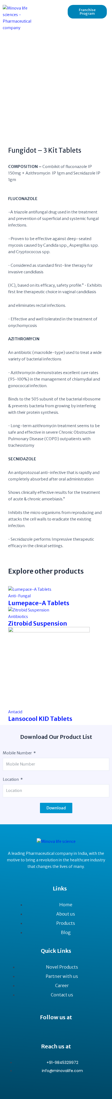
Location (11, 779)
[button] (53, 8)
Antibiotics (18, 616)
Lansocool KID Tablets (40, 719)
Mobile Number (17, 753)
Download (56, 808)
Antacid (15, 711)
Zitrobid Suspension (37, 623)
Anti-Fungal (19, 595)
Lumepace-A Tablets (38, 603)
